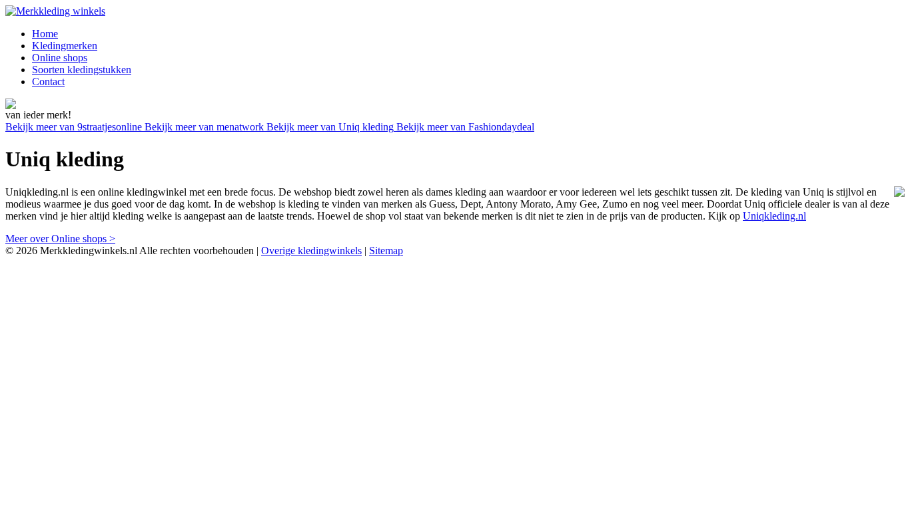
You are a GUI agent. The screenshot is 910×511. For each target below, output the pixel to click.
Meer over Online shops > (60, 238)
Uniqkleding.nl (774, 216)
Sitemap (386, 250)
